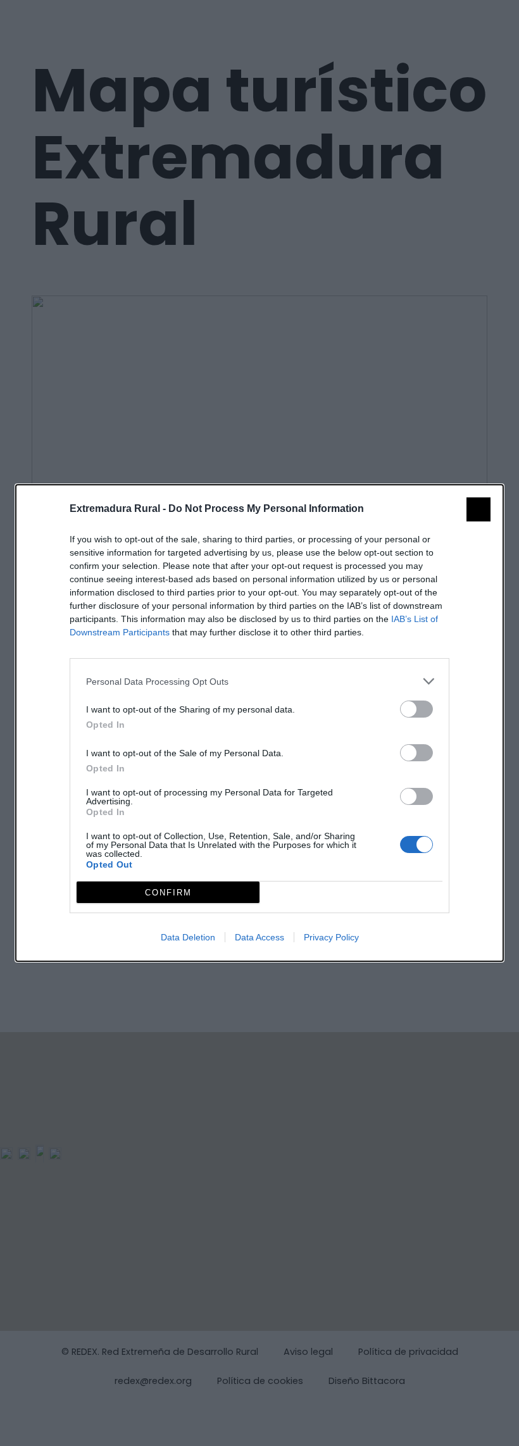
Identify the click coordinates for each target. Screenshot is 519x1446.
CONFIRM (168, 892)
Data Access (259, 937)
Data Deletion (188, 937)
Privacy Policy (331, 937)
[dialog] (259, 723)
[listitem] (259, 681)
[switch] (416, 709)
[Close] (478, 509)
